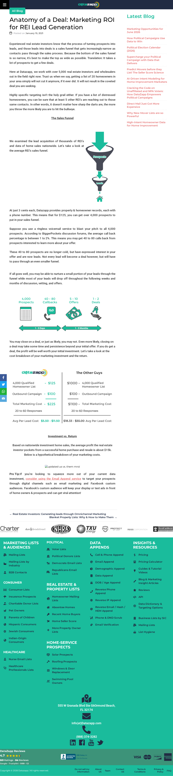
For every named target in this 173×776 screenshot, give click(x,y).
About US (98, 770)
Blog (19, 11)
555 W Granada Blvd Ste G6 (76, 705)
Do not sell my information (82, 770)
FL (82, 710)
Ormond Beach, (105, 705)
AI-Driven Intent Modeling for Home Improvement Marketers (147, 80)
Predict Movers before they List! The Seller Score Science (145, 71)
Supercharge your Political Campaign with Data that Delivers (144, 60)
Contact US (120, 770)
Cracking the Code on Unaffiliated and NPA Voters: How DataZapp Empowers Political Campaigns (145, 92)
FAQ (169, 770)
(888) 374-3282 (86, 736)
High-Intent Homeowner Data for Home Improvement (146, 124)
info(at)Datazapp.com (86, 723)
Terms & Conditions (139, 770)
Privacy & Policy (158, 770)
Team (107, 770)
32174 (88, 710)
